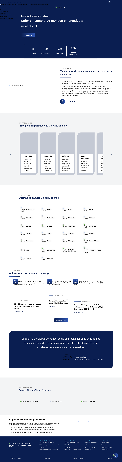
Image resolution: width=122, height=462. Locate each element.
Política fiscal (67, 445)
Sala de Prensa (89, 449)
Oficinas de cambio (106, 447)
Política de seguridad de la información (49, 445)
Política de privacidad (15, 458)
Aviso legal (47, 458)
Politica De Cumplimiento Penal (72, 449)
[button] (113, 2)
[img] (0, 9)
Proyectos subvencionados (46, 442)
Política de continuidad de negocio (48, 449)
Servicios (103, 445)
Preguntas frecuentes (90, 447)
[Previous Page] (10, 153)
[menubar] (61, 15)
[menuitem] (61, 11)
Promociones (104, 449)
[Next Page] (111, 153)
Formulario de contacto (91, 442)
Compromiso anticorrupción (71, 442)
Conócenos (71, 101)
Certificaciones (43, 447)
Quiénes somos (105, 442)
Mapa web (109, 458)
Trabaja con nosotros (90, 445)
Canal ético (67, 447)
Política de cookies (78, 458)
